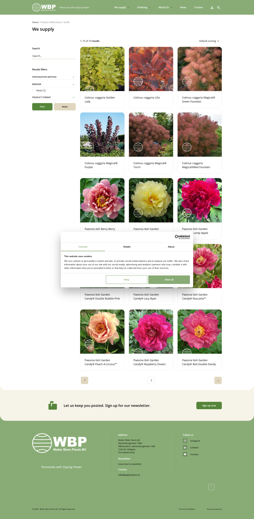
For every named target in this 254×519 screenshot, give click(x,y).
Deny (126, 279)
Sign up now (209, 405)
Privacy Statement (214, 509)
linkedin (194, 447)
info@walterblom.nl (129, 475)
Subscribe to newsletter (130, 464)
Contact (198, 7)
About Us (163, 7)
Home (35, 22)
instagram (195, 440)
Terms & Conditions (187, 509)
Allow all (169, 279)
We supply (120, 7)
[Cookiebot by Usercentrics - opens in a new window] (177, 237)
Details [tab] (127, 246)
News (183, 7)
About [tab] (171, 246)
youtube (194, 454)
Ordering (142, 7)
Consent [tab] (82, 246)
